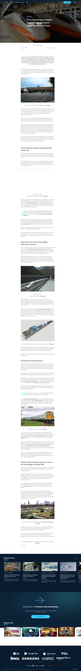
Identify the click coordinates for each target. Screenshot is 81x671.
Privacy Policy (31, 669)
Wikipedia (44, 429)
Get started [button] (67, 2)
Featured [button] (12, 2)
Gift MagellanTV (23, 669)
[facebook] (51, 48)
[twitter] (53, 48)
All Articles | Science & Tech (17, 121)
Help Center (41, 669)
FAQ (27, 669)
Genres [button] (23, 2)
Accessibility (48, 669)
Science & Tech (29, 16)
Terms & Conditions (36, 669)
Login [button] (74, 2)
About (45, 669)
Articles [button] (27, 2)
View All (74, 558)
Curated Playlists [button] (18, 2)
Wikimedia (48, 105)
